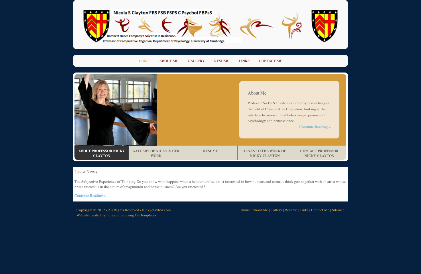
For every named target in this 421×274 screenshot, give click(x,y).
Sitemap (338, 209)
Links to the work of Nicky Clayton (265, 153)
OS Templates (145, 215)
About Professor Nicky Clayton (101, 153)
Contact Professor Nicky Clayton (319, 153)
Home (144, 60)
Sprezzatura (116, 215)
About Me (168, 60)
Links (244, 60)
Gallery (196, 60)
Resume (221, 60)
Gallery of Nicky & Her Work (156, 153)
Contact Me (270, 60)
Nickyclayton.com (156, 209)
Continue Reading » (315, 126)
